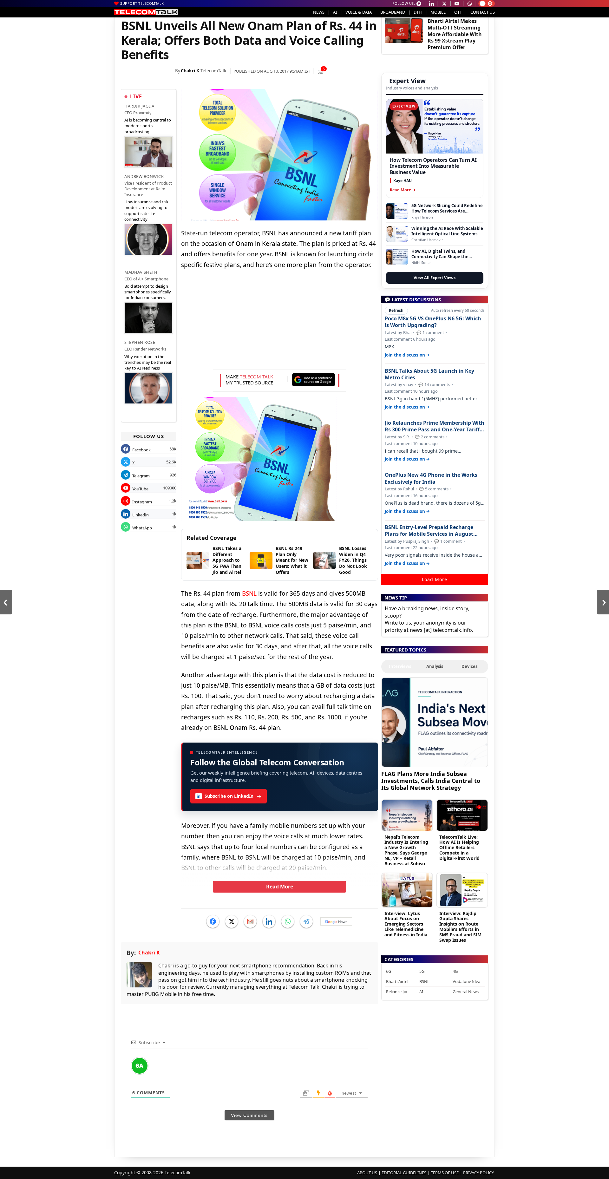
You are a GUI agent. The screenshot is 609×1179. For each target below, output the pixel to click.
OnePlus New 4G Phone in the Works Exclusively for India (431, 478)
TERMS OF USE (445, 1173)
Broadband (392, 12)
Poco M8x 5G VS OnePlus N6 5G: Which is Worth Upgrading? (433, 322)
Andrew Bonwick (144, 176)
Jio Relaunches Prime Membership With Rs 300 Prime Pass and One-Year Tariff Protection (434, 426)
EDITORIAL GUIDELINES (404, 1173)
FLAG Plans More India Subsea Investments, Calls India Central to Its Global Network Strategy (430, 780)
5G (421, 971)
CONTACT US (482, 12)
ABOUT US (367, 1173)
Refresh (396, 310)
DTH (418, 12)
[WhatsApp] (287, 921)
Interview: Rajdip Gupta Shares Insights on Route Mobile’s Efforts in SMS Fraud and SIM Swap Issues (460, 926)
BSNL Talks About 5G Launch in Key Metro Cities (429, 374)
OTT (458, 12)
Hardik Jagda (139, 106)
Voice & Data (358, 12)
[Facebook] (212, 921)
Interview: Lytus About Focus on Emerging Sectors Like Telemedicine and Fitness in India (405, 924)
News (318, 12)
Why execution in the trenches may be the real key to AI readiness (147, 362)
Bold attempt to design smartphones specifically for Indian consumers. (147, 291)
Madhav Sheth (140, 272)
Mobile (438, 12)
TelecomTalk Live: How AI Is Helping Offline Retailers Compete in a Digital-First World (459, 847)
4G (455, 971)
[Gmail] (250, 921)
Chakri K (190, 71)
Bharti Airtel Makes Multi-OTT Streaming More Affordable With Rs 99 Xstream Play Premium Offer (455, 34)
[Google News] (336, 921)
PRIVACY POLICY (478, 1173)
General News (466, 991)
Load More (434, 579)
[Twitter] (231, 921)
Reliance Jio (396, 991)
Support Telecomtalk (142, 3)
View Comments (249, 1115)
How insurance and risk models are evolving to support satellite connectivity (146, 210)
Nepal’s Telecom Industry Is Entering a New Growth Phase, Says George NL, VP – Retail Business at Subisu (406, 850)
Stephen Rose (139, 342)
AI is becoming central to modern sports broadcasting (147, 125)
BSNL (249, 593)
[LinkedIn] (269, 921)
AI (335, 12)
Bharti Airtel (397, 981)
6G (388, 971)
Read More (279, 886)
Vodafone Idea (466, 981)
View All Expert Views (434, 277)
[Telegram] (306, 921)
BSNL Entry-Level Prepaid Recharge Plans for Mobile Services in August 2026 (429, 530)
